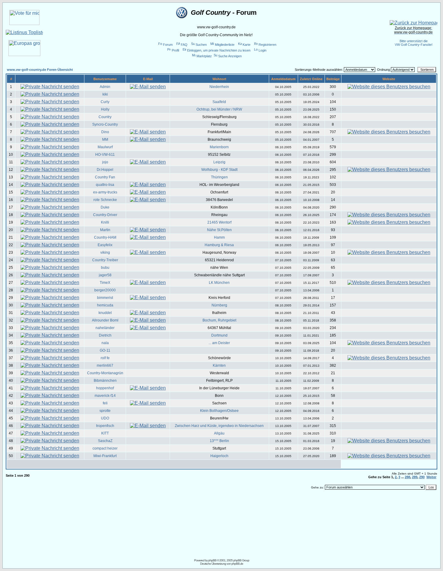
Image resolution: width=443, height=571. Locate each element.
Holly (105, 109)
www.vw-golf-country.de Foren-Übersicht (40, 69)
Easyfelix (105, 245)
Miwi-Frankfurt (105, 456)
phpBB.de (237, 563)
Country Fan (105, 177)
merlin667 (105, 365)
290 (422, 477)
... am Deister (219, 343)
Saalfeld (219, 102)
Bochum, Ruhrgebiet (219, 320)
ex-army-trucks (105, 192)
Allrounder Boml (105, 320)
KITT (105, 433)
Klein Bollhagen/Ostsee (219, 411)
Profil (175, 50)
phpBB (212, 560)
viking (105, 252)
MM (105, 139)
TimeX (105, 283)
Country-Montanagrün (105, 373)
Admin (105, 87)
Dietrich (105, 335)
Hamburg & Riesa (219, 245)
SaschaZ (105, 441)
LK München (219, 283)
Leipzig (219, 162)
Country (105, 117)
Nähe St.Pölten (219, 230)
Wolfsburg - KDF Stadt (219, 170)
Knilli (105, 222)
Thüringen (219, 177)
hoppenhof (105, 388)
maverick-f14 (105, 396)
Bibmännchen (105, 380)
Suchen (201, 44)
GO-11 (105, 350)
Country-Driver (105, 215)
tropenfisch (105, 426)
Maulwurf (105, 147)
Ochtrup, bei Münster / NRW (219, 109)
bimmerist (105, 298)
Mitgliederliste (224, 44)
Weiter (431, 477)
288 (407, 477)
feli (105, 403)
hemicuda (105, 305)
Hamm (219, 237)
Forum (168, 44)
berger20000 (105, 290)
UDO (105, 418)
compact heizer (105, 448)
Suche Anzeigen (230, 56)
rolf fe (105, 358)
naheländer (105, 328)
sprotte (105, 411)
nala (105, 343)
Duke (105, 207)
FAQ (184, 44)
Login (262, 50)
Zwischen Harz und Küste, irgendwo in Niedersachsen (219, 426)
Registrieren (267, 44)
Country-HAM (105, 237)
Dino (105, 132)
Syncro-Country (105, 124)
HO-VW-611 (105, 154)
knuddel (105, 313)
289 (414, 477)
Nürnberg (219, 305)
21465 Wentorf (219, 222)
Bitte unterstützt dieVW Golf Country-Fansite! (413, 42)
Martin (105, 230)
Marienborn (219, 147)
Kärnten (219, 365)
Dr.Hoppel (105, 170)
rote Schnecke (105, 200)
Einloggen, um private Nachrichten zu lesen (218, 50)
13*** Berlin (219, 441)
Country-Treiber (105, 260)
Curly (105, 102)
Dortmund (219, 335)
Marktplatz (204, 56)
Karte (246, 44)
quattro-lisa (105, 185)
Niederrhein (219, 87)
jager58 (105, 275)
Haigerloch (219, 456)
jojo (105, 162)
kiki (105, 94)
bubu (105, 267)
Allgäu (219, 433)
